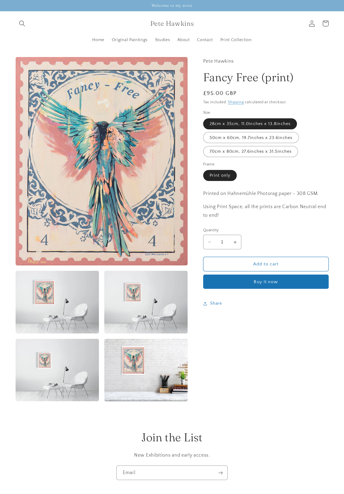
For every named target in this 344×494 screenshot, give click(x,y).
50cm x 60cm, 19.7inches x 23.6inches (251, 137)
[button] (22, 23)
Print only (220, 175)
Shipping (236, 102)
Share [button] (216, 303)
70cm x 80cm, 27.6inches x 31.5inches (251, 151)
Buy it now (266, 282)
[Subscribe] (220, 472)
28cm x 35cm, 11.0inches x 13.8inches (250, 124)
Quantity (211, 230)
